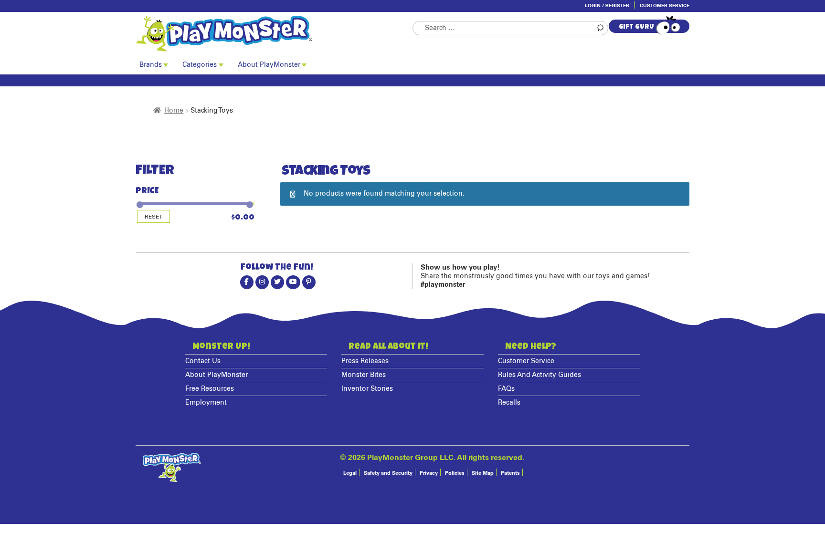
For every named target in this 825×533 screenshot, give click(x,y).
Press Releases (365, 361)
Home (173, 110)
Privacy (429, 473)
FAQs (506, 389)
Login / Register (607, 5)
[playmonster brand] (274, 34)
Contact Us (203, 361)
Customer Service (664, 5)
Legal (350, 473)
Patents (510, 473)
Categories (199, 65)
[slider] (139, 201)
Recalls (509, 402)
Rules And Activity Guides (539, 375)
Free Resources (209, 389)
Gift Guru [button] (636, 27)
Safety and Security (388, 473)
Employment (206, 402)
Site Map (483, 473)
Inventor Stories (367, 389)
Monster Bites (363, 375)
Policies (455, 473)
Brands (150, 65)
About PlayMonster (269, 65)
